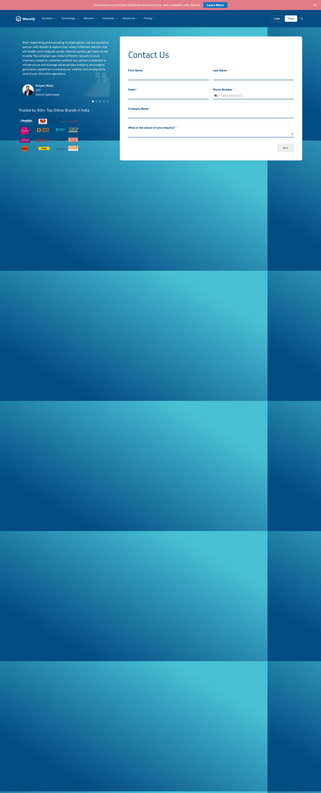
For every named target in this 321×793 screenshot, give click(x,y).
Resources (129, 18)
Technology (68, 18)
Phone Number (223, 89)
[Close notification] (315, 5)
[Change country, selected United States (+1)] (217, 95)
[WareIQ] (25, 18)
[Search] (302, 18)
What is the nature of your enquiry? (152, 128)
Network (89, 18)
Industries (108, 18)
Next (285, 148)
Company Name (139, 109)
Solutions (47, 18)
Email (132, 89)
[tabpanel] (66, 68)
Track (291, 18)
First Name (136, 70)
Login (277, 18)
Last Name (221, 70)
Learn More (215, 5)
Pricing (148, 18)
